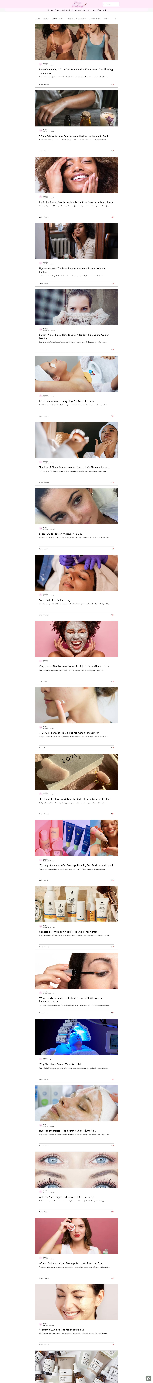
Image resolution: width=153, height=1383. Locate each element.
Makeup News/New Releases (77, 19)
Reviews (45, 19)
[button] (116, 19)
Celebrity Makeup (95, 19)
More (105, 19)
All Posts (37, 19)
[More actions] (113, 64)
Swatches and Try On (58, 19)
